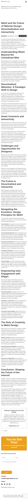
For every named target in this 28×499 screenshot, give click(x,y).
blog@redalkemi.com (14, 425)
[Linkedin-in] (2, 484)
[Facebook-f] (4, 484)
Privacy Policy (14, 495)
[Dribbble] (9, 484)
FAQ (19, 495)
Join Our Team (6, 495)
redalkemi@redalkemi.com (9, 478)
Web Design (22, 36)
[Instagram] (7, 484)
